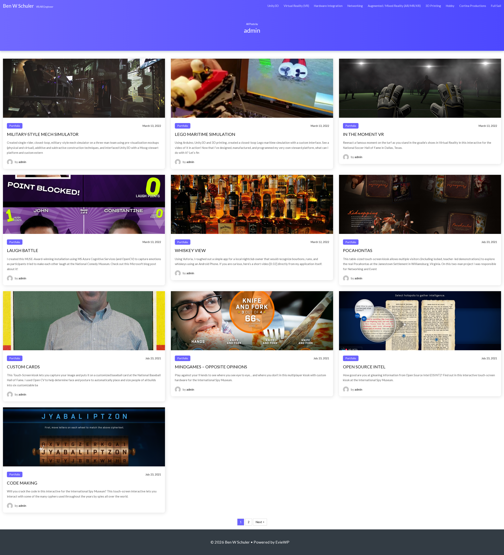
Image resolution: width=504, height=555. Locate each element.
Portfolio (14, 125)
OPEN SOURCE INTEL (364, 366)
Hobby (450, 5)
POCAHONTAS (357, 250)
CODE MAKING (22, 483)
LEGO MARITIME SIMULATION (205, 134)
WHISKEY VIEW (190, 250)
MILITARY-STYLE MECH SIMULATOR (43, 134)
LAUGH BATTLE (22, 250)
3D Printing (433, 5)
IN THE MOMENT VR (363, 134)
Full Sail (496, 5)
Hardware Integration (328, 5)
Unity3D (273, 5)
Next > (260, 522)
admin (22, 162)
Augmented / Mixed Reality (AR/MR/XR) (394, 5)
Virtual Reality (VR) (296, 5)
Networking (355, 5)
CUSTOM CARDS (23, 366)
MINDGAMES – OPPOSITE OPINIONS (211, 366)
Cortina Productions (472, 5)
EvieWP (282, 542)
